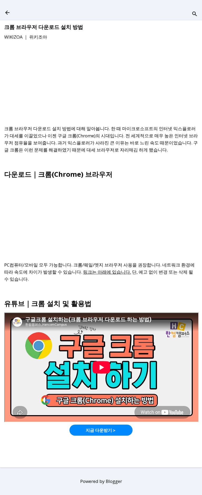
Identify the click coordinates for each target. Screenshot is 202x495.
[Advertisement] (101, 84)
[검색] (194, 14)
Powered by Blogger (101, 481)
